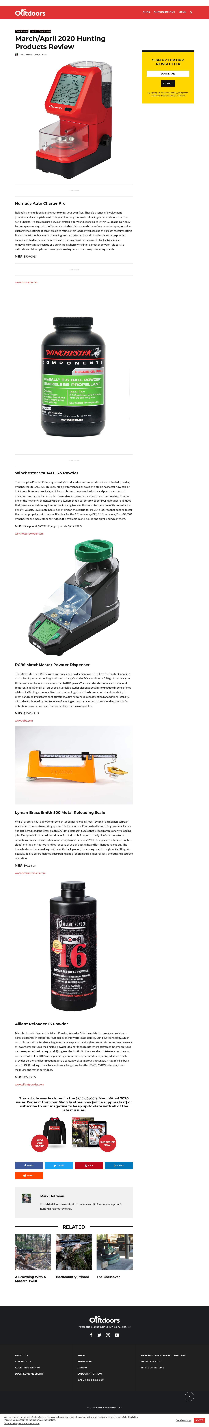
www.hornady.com (26, 282)
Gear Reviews (22, 31)
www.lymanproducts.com (30, 873)
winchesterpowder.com (29, 533)
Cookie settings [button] (183, 1420)
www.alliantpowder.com (29, 1084)
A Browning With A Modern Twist (30, 1279)
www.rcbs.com (24, 720)
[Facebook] (91, 1335)
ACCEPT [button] (199, 1420)
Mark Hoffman (26, 54)
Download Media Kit (29, 1373)
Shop (146, 12)
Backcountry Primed (72, 1277)
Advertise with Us (27, 1367)
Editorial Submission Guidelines (162, 1355)
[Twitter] (99, 1335)
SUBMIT (168, 83)
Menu (182, 12)
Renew (82, 1367)
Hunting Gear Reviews (41, 31)
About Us (21, 1355)
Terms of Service (152, 1367)
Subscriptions (164, 12)
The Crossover (108, 1277)
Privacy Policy (150, 1361)
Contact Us (23, 1361)
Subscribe (85, 1361)
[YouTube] (116, 1335)
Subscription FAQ (90, 1373)
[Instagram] (108, 1335)
